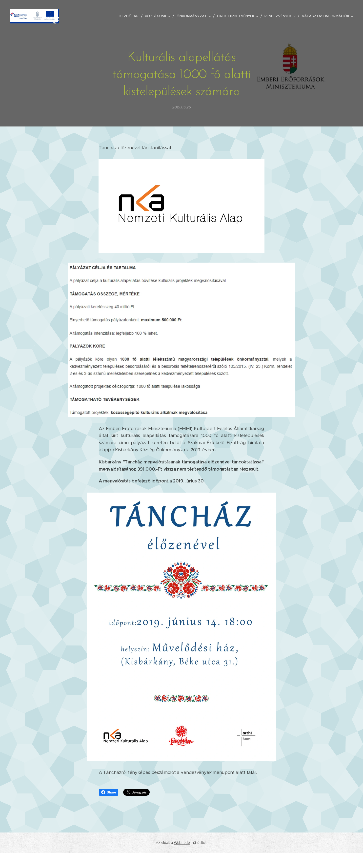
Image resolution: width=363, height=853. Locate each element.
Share (111, 792)
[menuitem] (130, 16)
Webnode (182, 842)
